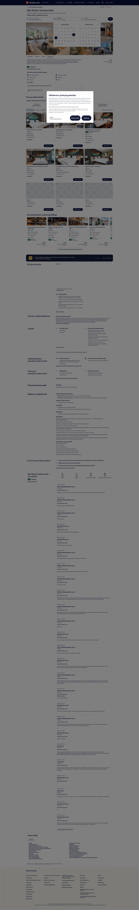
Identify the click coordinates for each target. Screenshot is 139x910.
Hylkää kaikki (75, 118)
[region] (70, 107)
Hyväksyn (86, 118)
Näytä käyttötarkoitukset (55, 118)
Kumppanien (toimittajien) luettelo (56, 112)
